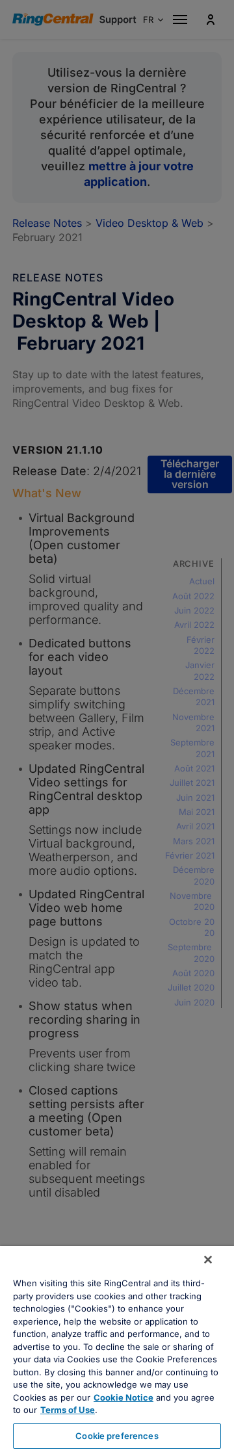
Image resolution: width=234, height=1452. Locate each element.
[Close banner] (208, 1260)
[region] (117, 1349)
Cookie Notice (123, 1397)
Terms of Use (67, 1410)
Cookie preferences (116, 1436)
